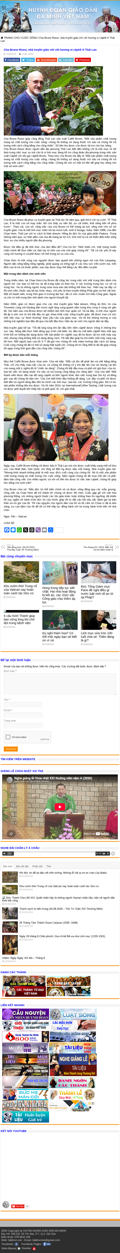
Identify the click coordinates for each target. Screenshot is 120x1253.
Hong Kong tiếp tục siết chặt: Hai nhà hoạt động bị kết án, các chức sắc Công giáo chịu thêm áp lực (59, 595)
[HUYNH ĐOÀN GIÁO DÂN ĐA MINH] (60, 16)
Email (8, 710)
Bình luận (10, 671)
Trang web (10, 720)
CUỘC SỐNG (29, 37)
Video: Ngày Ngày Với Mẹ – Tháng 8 (23, 957)
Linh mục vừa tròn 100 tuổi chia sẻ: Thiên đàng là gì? (97, 636)
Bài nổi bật (22, 866)
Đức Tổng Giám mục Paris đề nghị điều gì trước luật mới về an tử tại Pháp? (97, 592)
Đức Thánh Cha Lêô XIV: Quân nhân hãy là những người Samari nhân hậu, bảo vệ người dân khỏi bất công (58, 899)
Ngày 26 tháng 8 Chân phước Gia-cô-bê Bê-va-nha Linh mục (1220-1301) (62, 936)
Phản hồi (37, 866)
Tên (7, 699)
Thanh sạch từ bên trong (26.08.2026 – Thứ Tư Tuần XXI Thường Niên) (61, 908)
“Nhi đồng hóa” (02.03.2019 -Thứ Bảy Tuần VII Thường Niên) (23, 547)
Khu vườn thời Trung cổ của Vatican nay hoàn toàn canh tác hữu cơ (20, 589)
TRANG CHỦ (11, 37)
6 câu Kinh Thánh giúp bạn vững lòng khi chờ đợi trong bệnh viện (19, 619)
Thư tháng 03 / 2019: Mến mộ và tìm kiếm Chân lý (98, 547)
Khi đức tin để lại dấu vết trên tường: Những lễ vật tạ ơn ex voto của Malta (63, 872)
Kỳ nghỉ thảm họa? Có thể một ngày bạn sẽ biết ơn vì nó (59, 636)
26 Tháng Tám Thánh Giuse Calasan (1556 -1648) (48, 922)
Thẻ (48, 866)
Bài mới (7, 866)
